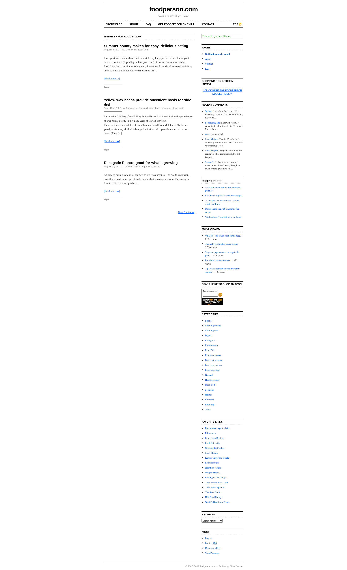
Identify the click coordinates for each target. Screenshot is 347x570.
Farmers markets (213, 355)
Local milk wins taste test (217, 260)
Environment (211, 345)
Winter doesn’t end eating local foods (223, 216)
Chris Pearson (236, 566)
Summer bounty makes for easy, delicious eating (146, 46)
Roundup (209, 404)
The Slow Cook (212, 492)
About (133, 24)
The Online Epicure (214, 487)
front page (114, 24)
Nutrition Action (213, 467)
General (209, 375)
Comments (212, 548)
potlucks (209, 389)
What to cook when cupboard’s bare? (223, 235)
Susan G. (209, 162)
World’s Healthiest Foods (217, 502)
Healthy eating (212, 379)
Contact (208, 24)
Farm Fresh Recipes (214, 438)
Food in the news (213, 360)
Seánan (208, 111)
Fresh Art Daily (212, 442)
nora (207, 134)
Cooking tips (211, 330)
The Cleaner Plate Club (216, 482)
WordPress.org (212, 552)
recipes (157, 166)
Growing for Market (214, 447)
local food (143, 49)
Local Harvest (212, 462)
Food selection (212, 369)
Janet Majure (211, 139)
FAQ (148, 24)
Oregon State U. (212, 472)
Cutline (222, 566)
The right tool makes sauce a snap (221, 243)
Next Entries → (186, 212)
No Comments (129, 49)
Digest (208, 335)
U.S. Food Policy (213, 497)
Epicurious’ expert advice (217, 428)
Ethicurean (210, 433)
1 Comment (128, 166)
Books (208, 320)
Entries (211, 543)
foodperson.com (173, 9)
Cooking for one (146, 108)
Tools (208, 409)
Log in (208, 538)
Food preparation (163, 108)
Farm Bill (209, 350)
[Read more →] (112, 78)
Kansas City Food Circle (217, 457)
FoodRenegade (212, 122)
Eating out (210, 340)
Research (209, 399)
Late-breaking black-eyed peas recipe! (223, 195)
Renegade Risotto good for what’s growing (141, 163)
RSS (235, 24)
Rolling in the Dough (215, 477)
